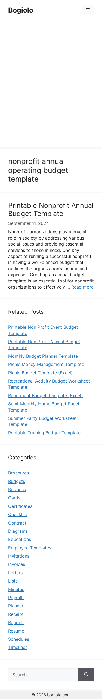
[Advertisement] (51, 84)
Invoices (16, 564)
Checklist (17, 514)
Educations (19, 539)
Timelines (17, 647)
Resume (16, 631)
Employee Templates (29, 548)
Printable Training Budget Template (44, 432)
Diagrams (18, 531)
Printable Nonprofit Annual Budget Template (51, 209)
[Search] (86, 674)
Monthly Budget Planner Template (43, 356)
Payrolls (16, 597)
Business (17, 489)
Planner (15, 605)
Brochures (18, 473)
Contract (17, 523)
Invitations (18, 556)
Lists (13, 581)
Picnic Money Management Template (46, 364)
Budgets (16, 481)
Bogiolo (20, 10)
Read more (82, 287)
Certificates (20, 506)
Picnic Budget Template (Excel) (40, 372)
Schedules (18, 639)
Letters (15, 572)
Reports (16, 622)
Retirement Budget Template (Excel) (45, 395)
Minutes (16, 589)
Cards (14, 497)
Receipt (16, 614)
